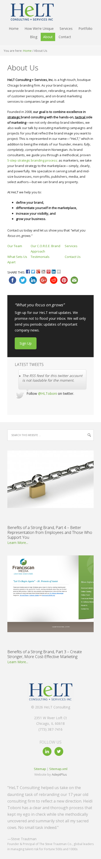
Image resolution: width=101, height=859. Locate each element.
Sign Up (26, 343)
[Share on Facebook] (28, 272)
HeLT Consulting (29, 12)
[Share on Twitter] (33, 272)
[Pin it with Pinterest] (48, 272)
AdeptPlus (59, 774)
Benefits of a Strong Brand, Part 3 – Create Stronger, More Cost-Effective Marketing (44, 654)
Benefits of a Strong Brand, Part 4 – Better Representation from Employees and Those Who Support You (49, 532)
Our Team (14, 246)
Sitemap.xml (58, 769)
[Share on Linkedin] (54, 272)
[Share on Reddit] (43, 272)
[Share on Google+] (38, 272)
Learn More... (17, 542)
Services (71, 246)
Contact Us (73, 256)
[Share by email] (59, 272)
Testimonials (40, 256)
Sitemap (40, 769)
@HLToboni (47, 393)
